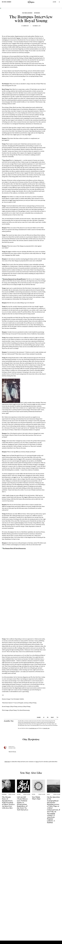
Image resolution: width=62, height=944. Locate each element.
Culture (18, 794)
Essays (48, 794)
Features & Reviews (27, 13)
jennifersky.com (33, 728)
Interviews (37, 13)
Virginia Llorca (11, 746)
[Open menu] (59, 2)
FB (47, 717)
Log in (54, 1)
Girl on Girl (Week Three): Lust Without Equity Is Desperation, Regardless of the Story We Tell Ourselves (22, 803)
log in (37, 761)
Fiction (33, 794)
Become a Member (6, 1)
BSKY (52, 717)
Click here (7, 761)
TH (57, 717)
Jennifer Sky (26, 25)
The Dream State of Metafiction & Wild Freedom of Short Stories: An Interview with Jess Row (8, 802)
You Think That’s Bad (36, 798)
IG (43, 717)
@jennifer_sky (46, 728)
